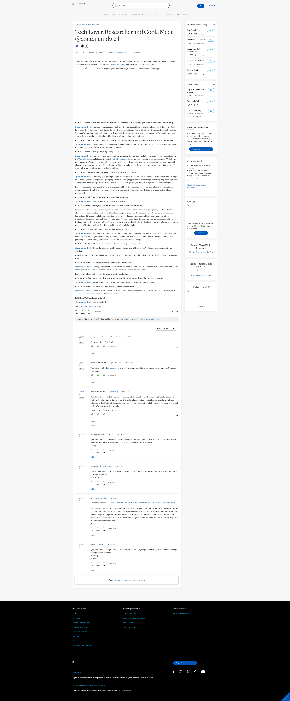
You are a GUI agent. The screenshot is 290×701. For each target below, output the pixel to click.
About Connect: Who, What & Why (87, 25)
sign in (118, 579)
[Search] (115, 5)
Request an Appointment (185, 663)
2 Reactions (112, 528)
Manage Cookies (99, 685)
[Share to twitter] (82, 46)
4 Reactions (112, 347)
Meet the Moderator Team (81, 623)
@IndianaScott (115, 337)
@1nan (111, 434)
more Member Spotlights (90, 306)
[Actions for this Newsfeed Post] (177, 311)
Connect (81, 3)
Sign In (212, 5)
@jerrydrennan (107, 466)
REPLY (93, 353)
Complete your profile (201, 275)
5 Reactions (112, 376)
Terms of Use (76, 685)
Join (201, 5)
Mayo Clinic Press (128, 623)
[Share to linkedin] (86, 46)
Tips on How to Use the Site (201, 252)
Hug (89, 313)
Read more (201, 233)
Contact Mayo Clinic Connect (82, 645)
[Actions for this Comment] (177, 347)
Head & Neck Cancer (196, 39)
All (214, 24)
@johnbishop (113, 392)
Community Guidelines (80, 632)
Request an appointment (201, 149)
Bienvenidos (201, 306)
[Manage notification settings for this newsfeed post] (173, 311)
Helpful (83, 313)
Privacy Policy (88, 685)
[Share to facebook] (77, 46)
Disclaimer (76, 636)
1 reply (93, 425)
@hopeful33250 (115, 363)
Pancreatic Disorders (196, 60)
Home (105, 14)
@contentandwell (83, 127)
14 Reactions (97, 311)
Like (77, 313)
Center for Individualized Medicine (134, 618)
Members (168, 14)
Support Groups (120, 14)
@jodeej (100, 544)
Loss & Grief (192, 70)
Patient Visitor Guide (129, 627)
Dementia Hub (193, 101)
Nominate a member (115, 64)
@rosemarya (121, 52)
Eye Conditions (193, 30)
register (127, 579)
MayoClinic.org (77, 672)
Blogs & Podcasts (139, 14)
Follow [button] (211, 30)
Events (155, 14)
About (74, 613)
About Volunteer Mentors (80, 627)
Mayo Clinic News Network (182, 613)
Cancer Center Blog (129, 613)
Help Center (182, 14)
